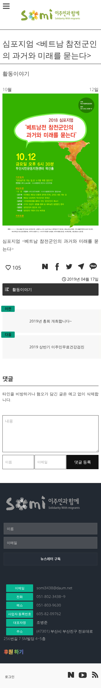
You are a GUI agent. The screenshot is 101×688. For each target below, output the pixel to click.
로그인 (9, 676)
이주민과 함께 (50, 14)
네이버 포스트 (70, 674)
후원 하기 (14, 651)
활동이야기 (22, 289)
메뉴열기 (6, 6)
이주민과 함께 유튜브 (82, 675)
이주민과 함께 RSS (95, 675)
